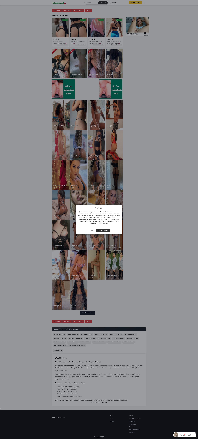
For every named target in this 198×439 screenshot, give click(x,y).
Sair (92, 230)
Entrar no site (104, 230)
